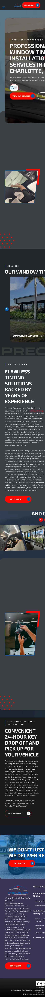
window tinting (36, 411)
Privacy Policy (40, 992)
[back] (7, 309)
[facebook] (41, 520)
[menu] (3, 7)
